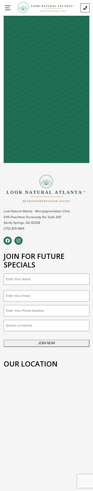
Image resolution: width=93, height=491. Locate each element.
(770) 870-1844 (14, 229)
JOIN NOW (46, 343)
